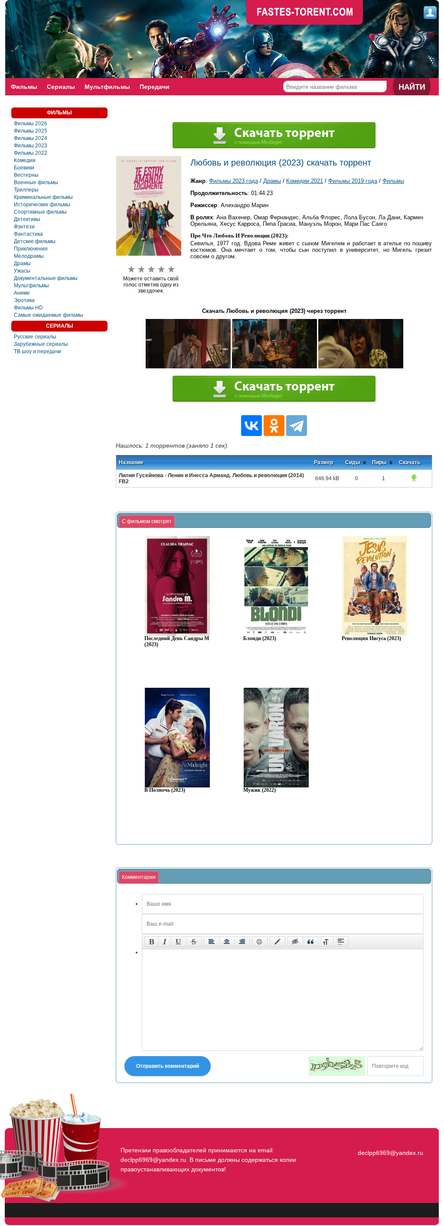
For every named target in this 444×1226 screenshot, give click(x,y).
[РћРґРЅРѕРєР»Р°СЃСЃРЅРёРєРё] (274, 425)
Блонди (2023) (259, 638)
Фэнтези (24, 227)
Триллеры (26, 190)
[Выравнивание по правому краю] (242, 942)
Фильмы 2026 (30, 123)
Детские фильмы (35, 241)
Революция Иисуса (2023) (371, 638)
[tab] (147, 521)
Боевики (24, 168)
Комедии (25, 160)
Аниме (22, 293)
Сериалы (61, 86)
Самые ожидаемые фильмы (48, 315)
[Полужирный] (151, 942)
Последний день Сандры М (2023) (176, 641)
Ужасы (22, 271)
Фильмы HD (28, 308)
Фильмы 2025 (30, 131)
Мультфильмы (107, 86)
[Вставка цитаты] (310, 942)
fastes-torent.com (389, 1137)
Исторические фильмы (42, 205)
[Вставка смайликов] (260, 942)
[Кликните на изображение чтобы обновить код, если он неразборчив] (337, 1066)
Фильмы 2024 (30, 138)
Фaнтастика (28, 234)
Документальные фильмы (46, 278)
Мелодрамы (29, 256)
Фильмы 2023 (30, 146)
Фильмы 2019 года (352, 181)
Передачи (155, 86)
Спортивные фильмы (40, 212)
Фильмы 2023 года (233, 181)
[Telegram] (296, 425)
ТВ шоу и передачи (37, 351)
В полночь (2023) (164, 790)
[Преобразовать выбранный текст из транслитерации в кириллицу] (325, 942)
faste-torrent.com (304, 13)
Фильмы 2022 (30, 153)
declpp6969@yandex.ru (390, 1152)
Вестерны (26, 175)
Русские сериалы (35, 337)
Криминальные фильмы (43, 197)
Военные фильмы (36, 182)
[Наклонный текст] (164, 942)
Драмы (22, 263)
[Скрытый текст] (295, 942)
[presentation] (146, 522)
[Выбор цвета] (277, 942)
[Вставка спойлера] (341, 942)
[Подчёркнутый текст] (178, 942)
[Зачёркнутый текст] (194, 942)
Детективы (27, 219)
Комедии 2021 (304, 181)
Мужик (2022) (259, 790)
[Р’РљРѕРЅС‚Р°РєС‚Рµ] (251, 425)
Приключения (31, 249)
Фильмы (24, 86)
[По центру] (227, 942)
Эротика (24, 300)
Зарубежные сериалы (41, 344)
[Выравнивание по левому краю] (211, 942)
